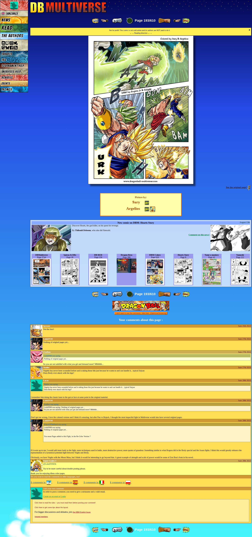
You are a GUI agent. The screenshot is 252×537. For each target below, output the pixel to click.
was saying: (52, 356)
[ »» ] (186, 20)
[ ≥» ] (177, 20)
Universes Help (11, 71)
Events (5, 83)
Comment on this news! (199, 235)
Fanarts (6, 54)
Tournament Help (12, 65)
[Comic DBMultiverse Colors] (152, 209)
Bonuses (7, 77)
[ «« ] (96, 20)
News (5, 20)
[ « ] (117, 20)
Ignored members (41, 517)
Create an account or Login (54, 496)
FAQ (3, 59)
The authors (12, 36)
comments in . (41, 482)
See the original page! (236, 187)
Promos (6, 89)
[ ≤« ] (104, 20)
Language (11, 13)
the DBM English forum (82, 512)
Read (6, 28)
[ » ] (164, 20)
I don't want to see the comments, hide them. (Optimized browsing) (140, 313)
